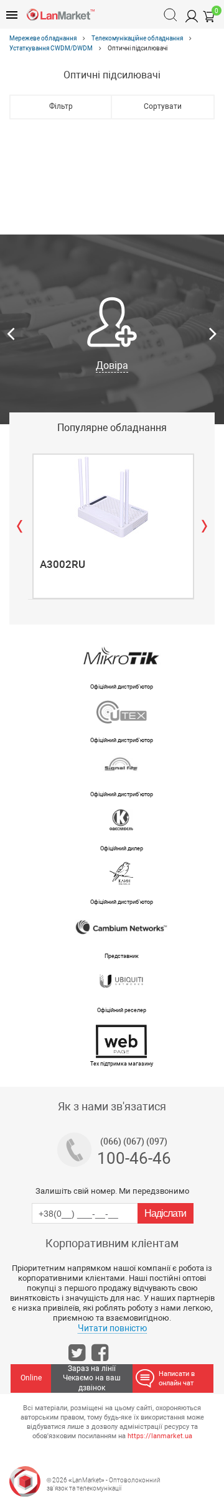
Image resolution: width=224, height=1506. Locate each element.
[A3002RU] (113, 497)
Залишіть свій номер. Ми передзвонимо (112, 1191)
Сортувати (163, 106)
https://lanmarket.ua (160, 1436)
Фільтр (61, 106)
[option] (112, 335)
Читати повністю (112, 1328)
